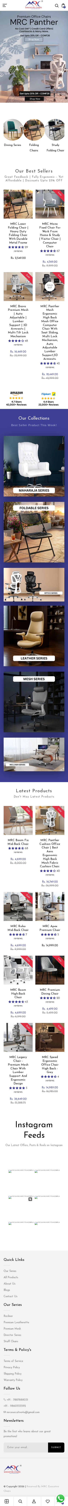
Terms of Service (13, 1361)
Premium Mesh (12, 1329)
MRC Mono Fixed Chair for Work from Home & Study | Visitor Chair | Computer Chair (50, 235)
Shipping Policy (12, 1374)
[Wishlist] (48, 1501)
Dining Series (12, 145)
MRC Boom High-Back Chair (18, 994)
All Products (11, 1277)
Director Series (12, 1335)
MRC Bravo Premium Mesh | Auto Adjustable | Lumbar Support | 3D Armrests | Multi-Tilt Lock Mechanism (18, 321)
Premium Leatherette (16, 1322)
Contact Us (10, 1296)
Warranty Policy (13, 1380)
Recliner (8, 1316)
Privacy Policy (12, 1367)
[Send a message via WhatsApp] (60, 1498)
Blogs (7, 1290)
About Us (9, 1284)
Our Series (10, 1271)
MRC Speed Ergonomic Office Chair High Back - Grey (49, 1065)
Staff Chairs (11, 1341)
